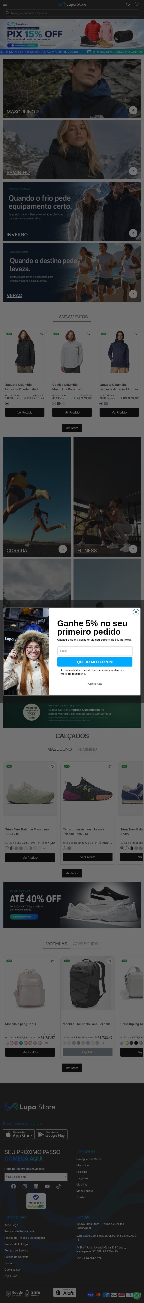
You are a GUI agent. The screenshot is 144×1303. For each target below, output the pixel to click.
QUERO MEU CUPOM (95, 662)
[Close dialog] (136, 612)
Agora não (95, 683)
